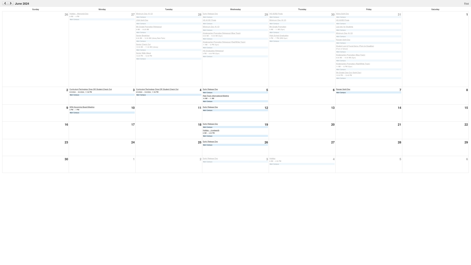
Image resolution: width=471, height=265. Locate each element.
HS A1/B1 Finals (209, 20)
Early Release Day (210, 13)
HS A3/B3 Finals (342, 20)
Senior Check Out (143, 44)
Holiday (272, 158)
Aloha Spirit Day (342, 13)
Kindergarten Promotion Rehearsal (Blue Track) (222, 33)
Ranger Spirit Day (343, 39)
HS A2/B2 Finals (276, 13)
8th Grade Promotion (277, 26)
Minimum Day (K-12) (144, 13)
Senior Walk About (143, 53)
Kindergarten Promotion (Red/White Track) (353, 63)
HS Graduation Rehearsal (213, 50)
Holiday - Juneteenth (211, 130)
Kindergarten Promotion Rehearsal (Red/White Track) (224, 42)
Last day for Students (344, 26)
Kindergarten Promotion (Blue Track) (350, 54)
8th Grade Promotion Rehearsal (149, 26)
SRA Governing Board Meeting (82, 107)
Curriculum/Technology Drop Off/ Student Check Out (91, 89)
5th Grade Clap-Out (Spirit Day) (348, 72)
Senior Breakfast (143, 35)
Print (466, 3)
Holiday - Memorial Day (79, 13)
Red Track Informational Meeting (216, 95)
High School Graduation (278, 35)
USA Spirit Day (142, 20)
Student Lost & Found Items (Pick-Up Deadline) (355, 46)
